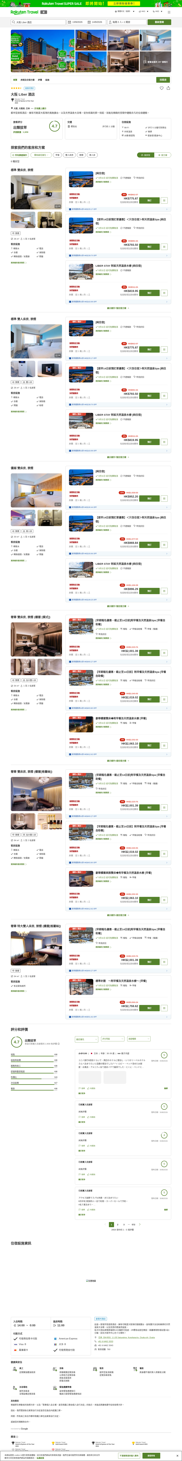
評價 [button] (40, 80)
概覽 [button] (15, 80)
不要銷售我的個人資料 (129, 1456)
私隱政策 (40, 1458)
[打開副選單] (169, 12)
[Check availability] (164, 200)
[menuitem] (125, 11)
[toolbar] (86, 22)
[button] (24, 12)
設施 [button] (47, 80)
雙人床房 (69, 155)
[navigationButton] (105, 1224)
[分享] (168, 88)
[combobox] (38, 22)
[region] (91, 1456)
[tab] (145, 155)
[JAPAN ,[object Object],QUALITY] (23, 101)
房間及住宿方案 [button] (28, 80)
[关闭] (177, 1456)
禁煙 (81, 155)
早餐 (57, 155)
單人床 (92, 155)
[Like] (162, 88)
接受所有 (151, 1456)
